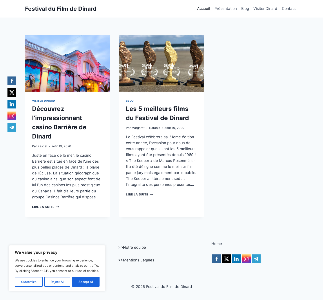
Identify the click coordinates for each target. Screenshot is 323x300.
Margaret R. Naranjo (146, 128)
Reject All (57, 282)
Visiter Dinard (265, 8)
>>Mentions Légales (136, 260)
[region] (57, 268)
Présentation (225, 8)
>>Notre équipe (132, 247)
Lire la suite (45, 207)
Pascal (42, 146)
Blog (245, 8)
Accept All (85, 282)
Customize (28, 282)
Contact (289, 8)
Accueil (203, 8)
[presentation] (67, 63)
